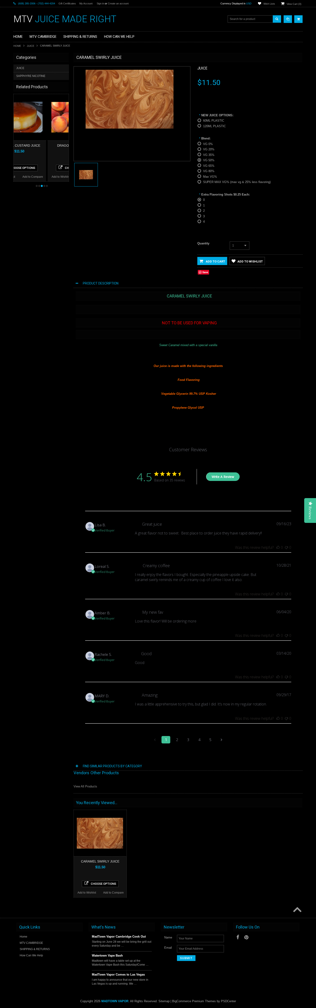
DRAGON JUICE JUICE (40, 145)
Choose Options (43, 168)
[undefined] (129, 127)
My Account (86, 3)
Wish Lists (269, 3)
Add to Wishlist (27, 176)
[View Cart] (298, 19)
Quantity (203, 243)
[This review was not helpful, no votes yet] (286, 547)
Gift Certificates (67, 3)
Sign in (100, 3)
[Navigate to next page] (221, 739)
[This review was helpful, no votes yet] (278, 547)
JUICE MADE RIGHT (64, 19)
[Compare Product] (288, 19)
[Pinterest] (246, 937)
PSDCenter (228, 1001)
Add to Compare (53, 176)
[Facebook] (237, 937)
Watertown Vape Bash (107, 955)
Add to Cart (215, 261)
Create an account (118, 3)
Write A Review (223, 476)
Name (168, 937)
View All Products (85, 786)
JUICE (30, 45)
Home (17, 45)
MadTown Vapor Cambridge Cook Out (119, 936)
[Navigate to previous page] (154, 739)
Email (168, 947)
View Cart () (294, 4)
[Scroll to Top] (296, 910)
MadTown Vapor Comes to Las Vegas (118, 974)
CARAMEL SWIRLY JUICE (100, 861)
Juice (202, 68)
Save (205, 272)
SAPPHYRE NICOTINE (30, 76)
